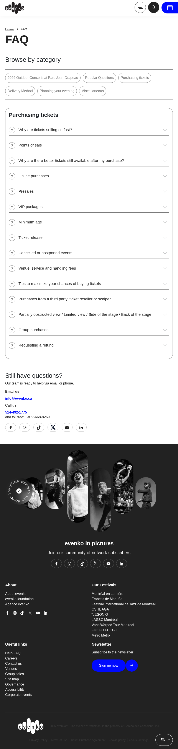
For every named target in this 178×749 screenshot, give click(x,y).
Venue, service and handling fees (47, 268)
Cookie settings (138, 740)
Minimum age (30, 222)
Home (9, 29)
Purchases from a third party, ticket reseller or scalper (64, 299)
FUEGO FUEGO (104, 630)
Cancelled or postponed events (45, 253)
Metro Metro (101, 635)
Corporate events (18, 695)
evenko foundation (19, 599)
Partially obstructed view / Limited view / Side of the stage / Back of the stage (84, 314)
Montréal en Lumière (107, 594)
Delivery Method (20, 91)
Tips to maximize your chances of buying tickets (59, 284)
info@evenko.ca (18, 398)
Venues (11, 669)
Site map (12, 679)
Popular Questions (99, 78)
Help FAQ (12, 653)
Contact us (13, 663)
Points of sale (30, 145)
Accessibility (15, 689)
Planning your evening (57, 91)
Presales (26, 191)
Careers (11, 658)
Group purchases (33, 330)
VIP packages (30, 207)
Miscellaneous (92, 91)
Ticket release (30, 237)
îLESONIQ (100, 614)
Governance (14, 684)
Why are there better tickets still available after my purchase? (71, 160)
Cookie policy (117, 740)
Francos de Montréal (107, 599)
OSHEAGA (100, 609)
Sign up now (108, 665)
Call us (10, 405)
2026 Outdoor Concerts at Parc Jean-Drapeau (43, 78)
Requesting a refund (36, 345)
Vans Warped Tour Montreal (113, 625)
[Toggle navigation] (140, 7)
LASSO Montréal (105, 620)
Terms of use (59, 740)
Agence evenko (17, 604)
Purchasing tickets (135, 78)
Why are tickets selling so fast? (45, 130)
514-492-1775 (16, 412)
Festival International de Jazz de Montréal (124, 604)
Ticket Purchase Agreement (88, 740)
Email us (12, 391)
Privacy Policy (38, 740)
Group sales (14, 674)
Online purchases (33, 176)
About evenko (15, 594)
